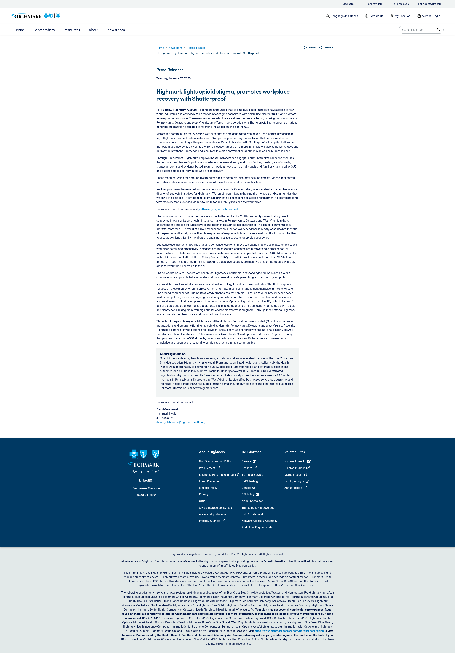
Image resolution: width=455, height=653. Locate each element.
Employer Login (294, 481)
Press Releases (196, 48)
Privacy (203, 494)
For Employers (401, 4)
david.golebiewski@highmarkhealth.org (180, 422)
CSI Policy (248, 494)
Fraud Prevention (209, 481)
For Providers (374, 4)
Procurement (207, 468)
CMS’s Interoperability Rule (215, 507)
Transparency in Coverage (258, 507)
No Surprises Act (252, 501)
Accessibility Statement (213, 514)
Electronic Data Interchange (216, 474)
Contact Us (376, 16)
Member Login (431, 16)
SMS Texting (250, 481)
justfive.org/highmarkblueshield (218, 209)
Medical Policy (208, 488)
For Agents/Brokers (429, 4)
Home (160, 48)
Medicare (348, 4)
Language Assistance (344, 16)
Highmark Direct (294, 468)
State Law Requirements (257, 527)
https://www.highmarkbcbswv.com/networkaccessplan (289, 631)
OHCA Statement (252, 514)
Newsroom (175, 48)
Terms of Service (252, 474)
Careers (246, 461)
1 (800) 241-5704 (146, 494)
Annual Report (293, 488)
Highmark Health (295, 461)
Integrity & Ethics (209, 521)
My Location (402, 16)
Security (247, 468)
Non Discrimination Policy (215, 461)
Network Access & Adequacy (259, 521)
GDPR (203, 501)
